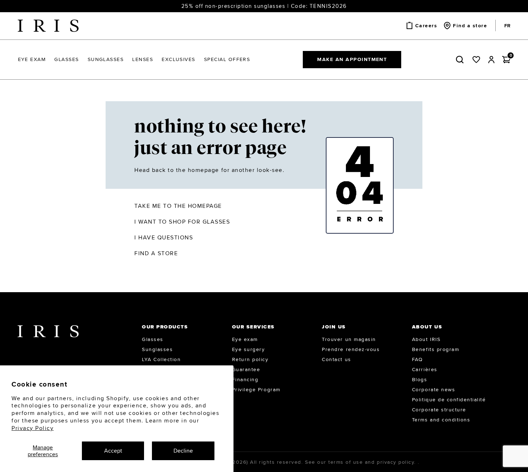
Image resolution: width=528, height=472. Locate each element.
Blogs (419, 379)
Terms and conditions (441, 419)
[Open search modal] (461, 59)
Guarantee (246, 369)
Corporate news (433, 389)
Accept (113, 451)
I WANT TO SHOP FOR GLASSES (182, 222)
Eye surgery (248, 349)
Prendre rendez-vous (351, 349)
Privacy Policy (32, 428)
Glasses (152, 339)
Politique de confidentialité (449, 399)
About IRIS (426, 339)
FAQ (417, 359)
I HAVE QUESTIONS (163, 237)
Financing (245, 379)
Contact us (336, 359)
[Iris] (48, 25)
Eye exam (245, 339)
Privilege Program (256, 389)
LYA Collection (161, 359)
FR (507, 25)
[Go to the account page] (491, 59)
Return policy (250, 359)
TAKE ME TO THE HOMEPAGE (178, 206)
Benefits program (435, 349)
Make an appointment (352, 59)
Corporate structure (439, 409)
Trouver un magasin (349, 339)
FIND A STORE (156, 253)
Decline (183, 451)
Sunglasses (157, 349)
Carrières (424, 369)
